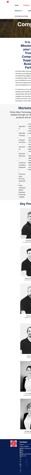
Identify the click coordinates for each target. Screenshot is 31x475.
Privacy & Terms (27, 462)
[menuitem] (16, 5)
